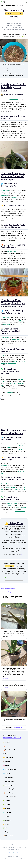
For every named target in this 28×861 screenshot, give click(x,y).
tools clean (10, 392)
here (20, 31)
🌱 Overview (6, 800)
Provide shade (16, 339)
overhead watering (20, 507)
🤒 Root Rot (6, 824)
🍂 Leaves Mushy (8, 793)
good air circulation (10, 487)
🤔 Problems (6, 808)
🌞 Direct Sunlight (8, 757)
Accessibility (20, 858)
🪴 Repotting (6, 820)
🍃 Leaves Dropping (8, 785)
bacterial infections (12, 251)
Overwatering (5, 190)
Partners (6, 858)
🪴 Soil (5, 828)
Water (9, 505)
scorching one (5, 465)
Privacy (11, 858)
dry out (9, 447)
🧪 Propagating (7, 812)
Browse (14, 727)
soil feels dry (21, 321)
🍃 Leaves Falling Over (9, 789)
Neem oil (12, 383)
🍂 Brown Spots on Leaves (10, 750)
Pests (2, 355)
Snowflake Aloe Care (12, 737)
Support (2, 858)
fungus (13, 377)
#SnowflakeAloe (8, 588)
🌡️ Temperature (7, 832)
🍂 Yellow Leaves (8, 835)
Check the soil (15, 197)
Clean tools (18, 489)
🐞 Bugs (5, 753)
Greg (9, 592)
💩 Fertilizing (6, 761)
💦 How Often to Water (9, 769)
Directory (25, 858)
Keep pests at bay (6, 483)
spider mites (4, 238)
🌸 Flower (6, 765)
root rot (20, 449)
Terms (15, 858)
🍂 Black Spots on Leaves (10, 746)
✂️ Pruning (6, 816)
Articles (2, 5)
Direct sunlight (5, 337)
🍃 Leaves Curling (8, 777)
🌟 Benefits (6, 742)
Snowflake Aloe (14, 99)
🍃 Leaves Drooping (8, 781)
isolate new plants (20, 511)
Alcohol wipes (12, 363)
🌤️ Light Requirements (9, 796)
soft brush (16, 361)
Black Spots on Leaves (10, 5)
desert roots (6, 324)
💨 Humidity (6, 773)
